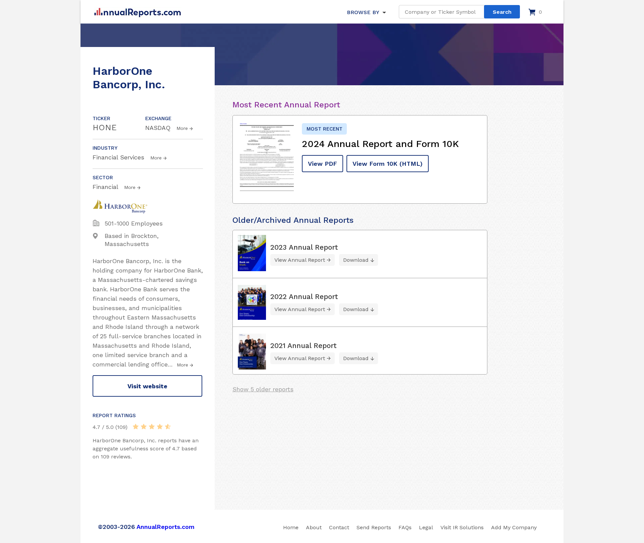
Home (291, 527)
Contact (339, 527)
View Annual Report (299, 260)
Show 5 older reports (262, 389)
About (314, 527)
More (182, 128)
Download (356, 260)
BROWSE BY (363, 12)
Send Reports (374, 527)
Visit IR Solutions (462, 527)
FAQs (405, 527)
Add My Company (514, 527)
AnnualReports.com (166, 526)
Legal (426, 527)
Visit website (147, 386)
